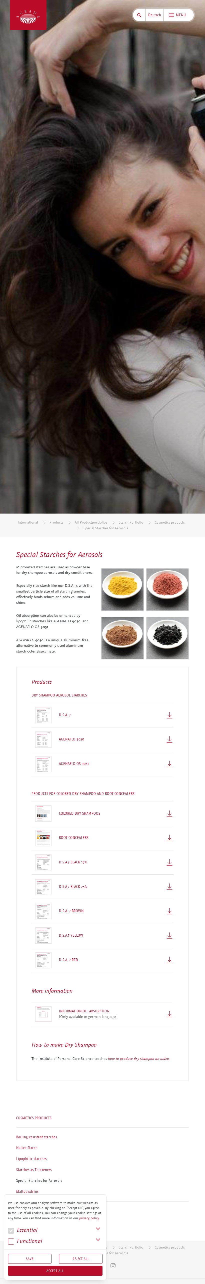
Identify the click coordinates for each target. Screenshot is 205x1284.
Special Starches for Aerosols (106, 528)
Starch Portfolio (131, 522)
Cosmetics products (170, 522)
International (28, 522)
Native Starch (27, 1147)
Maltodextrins (27, 1191)
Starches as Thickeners (34, 1169)
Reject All (80, 1259)
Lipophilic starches (31, 1158)
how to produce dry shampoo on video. (139, 1058)
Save (30, 1259)
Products (56, 522)
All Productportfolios (91, 522)
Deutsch (154, 14)
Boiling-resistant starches (36, 1136)
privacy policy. (89, 1218)
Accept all (55, 1271)
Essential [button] (26, 1230)
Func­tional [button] (28, 1241)
